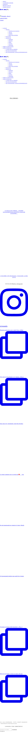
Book (10, 42)
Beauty (11, 40)
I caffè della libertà (12, 49)
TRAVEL (8, 29)
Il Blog (5, 28)
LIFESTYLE (8, 38)
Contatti (5, 4)
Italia (10, 32)
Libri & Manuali (7, 47)
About (4, 1)
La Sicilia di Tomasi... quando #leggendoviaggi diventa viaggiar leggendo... (14, 212)
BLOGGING (8, 36)
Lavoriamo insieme (8, 2)
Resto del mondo (13, 35)
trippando (20, 284)
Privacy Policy (7, 5)
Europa (10, 33)
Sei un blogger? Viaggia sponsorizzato (16, 52)
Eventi (10, 43)
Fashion (11, 39)
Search (14, 729)
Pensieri (11, 45)
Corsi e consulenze (8, 46)
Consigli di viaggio (14, 62)
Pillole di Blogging (11, 50)
